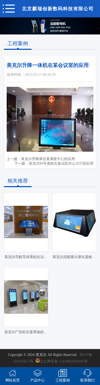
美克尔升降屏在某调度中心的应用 (48, 159)
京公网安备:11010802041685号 (64, 361)
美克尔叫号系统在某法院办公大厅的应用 (61, 163)
